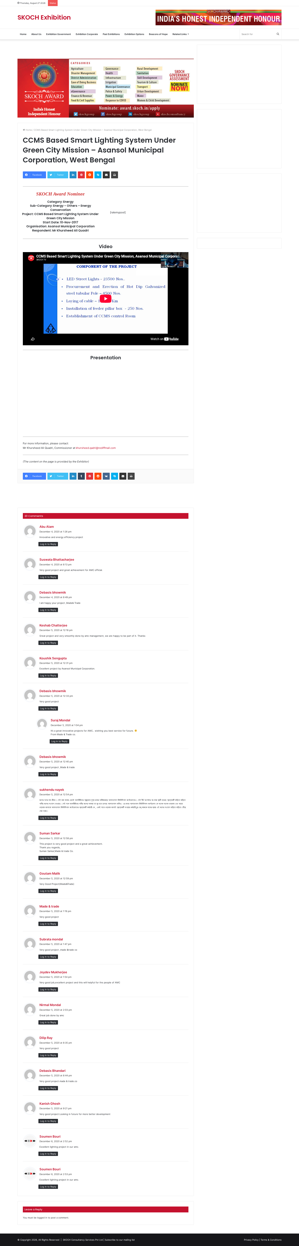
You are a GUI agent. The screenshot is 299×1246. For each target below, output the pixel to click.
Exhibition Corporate (87, 34)
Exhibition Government (58, 34)
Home (23, 34)
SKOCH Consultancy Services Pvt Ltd (83, 1239)
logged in (42, 1217)
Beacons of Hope (158, 34)
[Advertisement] (106, 51)
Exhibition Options (134, 34)
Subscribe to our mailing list (120, 1239)
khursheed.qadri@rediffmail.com (96, 448)
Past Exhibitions (111, 34)
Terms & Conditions (271, 1239)
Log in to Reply (48, 544)
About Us (36, 34)
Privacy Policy (251, 1239)
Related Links (180, 34)
